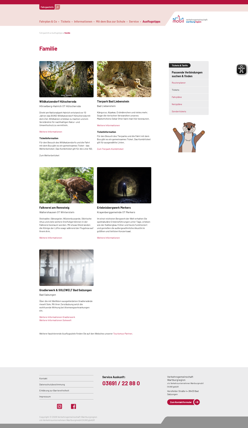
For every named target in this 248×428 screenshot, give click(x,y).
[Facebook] (73, 406)
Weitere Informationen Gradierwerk (57, 317)
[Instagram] (59, 406)
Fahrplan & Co (48, 21)
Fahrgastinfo (47, 7)
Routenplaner (179, 82)
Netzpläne (177, 104)
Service (134, 21)
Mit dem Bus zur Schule (110, 21)
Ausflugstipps (151, 21)
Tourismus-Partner (122, 333)
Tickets (65, 21)
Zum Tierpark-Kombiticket (110, 148)
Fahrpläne (177, 97)
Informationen (83, 21)
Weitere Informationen (50, 131)
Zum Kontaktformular (181, 402)
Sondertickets (179, 111)
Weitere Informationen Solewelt (55, 320)
